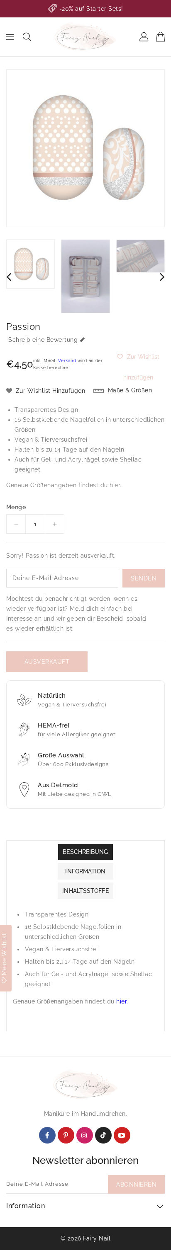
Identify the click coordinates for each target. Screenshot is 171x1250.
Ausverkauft (47, 661)
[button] (138, 356)
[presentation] (8, 276)
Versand (67, 360)
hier (115, 485)
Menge (16, 507)
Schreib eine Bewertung (43, 339)
